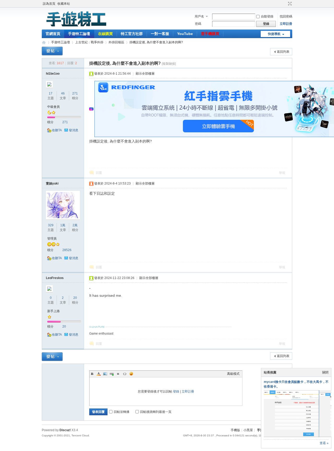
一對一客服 (160, 34)
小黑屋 (248, 430)
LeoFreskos (55, 278)
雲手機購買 (210, 34)
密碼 (198, 24)
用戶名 (199, 16)
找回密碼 (286, 16)
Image (105, 373)
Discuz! (65, 430)
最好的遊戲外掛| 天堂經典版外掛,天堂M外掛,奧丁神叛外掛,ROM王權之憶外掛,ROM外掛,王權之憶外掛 (44, 42)
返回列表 (283, 52)
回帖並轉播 (121, 412)
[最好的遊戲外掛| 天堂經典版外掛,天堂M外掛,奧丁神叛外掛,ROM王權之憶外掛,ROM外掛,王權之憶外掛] (76, 26)
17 (50, 93)
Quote (118, 373)
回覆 (99, 173)
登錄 (176, 391)
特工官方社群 (132, 34)
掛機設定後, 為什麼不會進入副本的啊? (156, 42)
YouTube (185, 34)
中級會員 (53, 107)
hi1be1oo (52, 73)
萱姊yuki (52, 183)
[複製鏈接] (169, 64)
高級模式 (233, 374)
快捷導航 (274, 34)
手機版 (235, 430)
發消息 (73, 130)
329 (50, 225)
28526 (66, 250)
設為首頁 (49, 3)
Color (98, 373)
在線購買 (105, 34)
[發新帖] (52, 51)
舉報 (282, 173)
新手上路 (53, 311)
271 (75, 93)
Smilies (131, 373)
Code (124, 373)
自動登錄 (267, 16)
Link (111, 373)
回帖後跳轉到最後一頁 (155, 412)
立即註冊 (286, 24)
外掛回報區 (116, 42)
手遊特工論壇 (79, 34)
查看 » (324, 443)
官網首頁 (53, 34)
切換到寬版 (289, 3)
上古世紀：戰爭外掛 (89, 42)
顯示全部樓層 (145, 73)
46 (63, 93)
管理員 (52, 238)
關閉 (325, 372)
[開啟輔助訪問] (285, 3)
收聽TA (57, 130)
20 (75, 298)
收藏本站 (63, 3)
